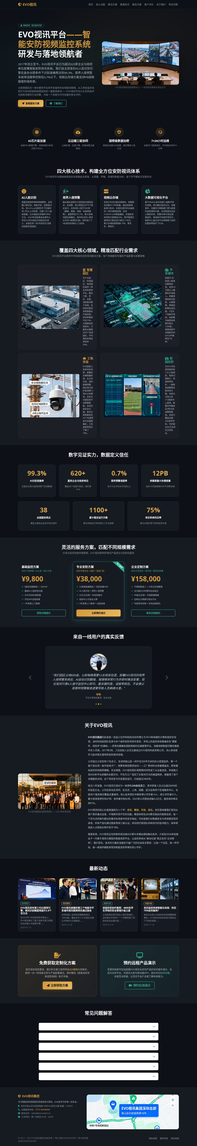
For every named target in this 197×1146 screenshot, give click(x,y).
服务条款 (164, 1138)
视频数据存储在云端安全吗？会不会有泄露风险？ (67, 1046)
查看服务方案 (32, 103)
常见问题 (173, 4)
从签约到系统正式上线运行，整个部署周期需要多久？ (69, 1056)
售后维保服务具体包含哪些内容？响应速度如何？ (67, 1066)
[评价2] (98, 704)
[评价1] (96, 704)
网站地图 (175, 1138)
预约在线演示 (142, 985)
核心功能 (100, 4)
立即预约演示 (98, 613)
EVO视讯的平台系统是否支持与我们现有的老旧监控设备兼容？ (74, 1026)
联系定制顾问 (153, 613)
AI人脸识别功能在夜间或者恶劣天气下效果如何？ (67, 1036)
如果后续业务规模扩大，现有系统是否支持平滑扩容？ (69, 1076)
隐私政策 (153, 1138)
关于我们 (161, 4)
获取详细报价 (44, 613)
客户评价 (149, 4)
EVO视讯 (29, 4)
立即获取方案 (59, 985)
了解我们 (57, 103)
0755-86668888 (42, 1109)
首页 (90, 4)
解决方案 (112, 4)
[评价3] (101, 704)
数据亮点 (124, 4)
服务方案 (136, 4)
